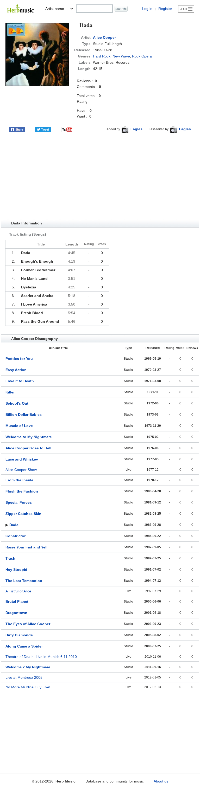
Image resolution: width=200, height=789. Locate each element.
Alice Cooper (104, 37)
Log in (147, 9)
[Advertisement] (100, 179)
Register (165, 9)
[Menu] (186, 9)
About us (161, 781)
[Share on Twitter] (43, 129)
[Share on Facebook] (17, 129)
